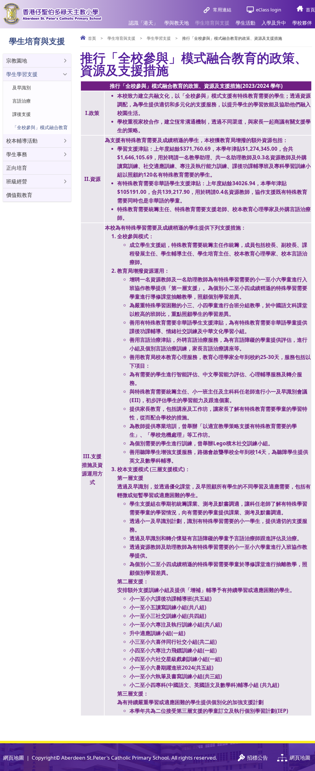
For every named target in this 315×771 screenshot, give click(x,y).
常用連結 (222, 9)
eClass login (268, 9)
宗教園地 (16, 60)
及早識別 (21, 87)
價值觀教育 (19, 194)
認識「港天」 (143, 22)
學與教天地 (176, 22)
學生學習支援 (159, 38)
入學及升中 (273, 22)
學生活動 (245, 22)
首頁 (310, 9)
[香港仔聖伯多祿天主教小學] (52, 14)
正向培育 (16, 167)
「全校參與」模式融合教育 (40, 127)
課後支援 (21, 114)
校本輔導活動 (22, 140)
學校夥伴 (302, 22)
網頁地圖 (13, 757)
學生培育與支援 (212, 22)
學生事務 (16, 154)
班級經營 (16, 181)
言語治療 (21, 101)
